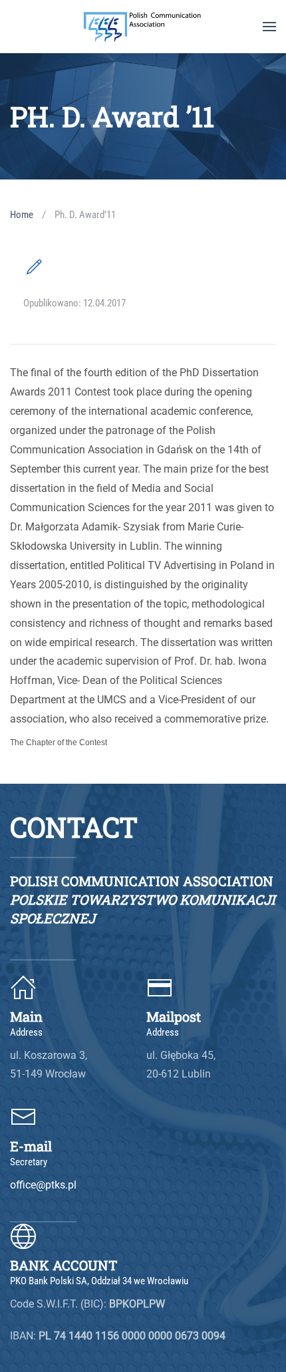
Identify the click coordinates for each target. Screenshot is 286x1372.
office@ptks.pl (43, 1185)
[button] (269, 26)
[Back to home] (143, 26)
